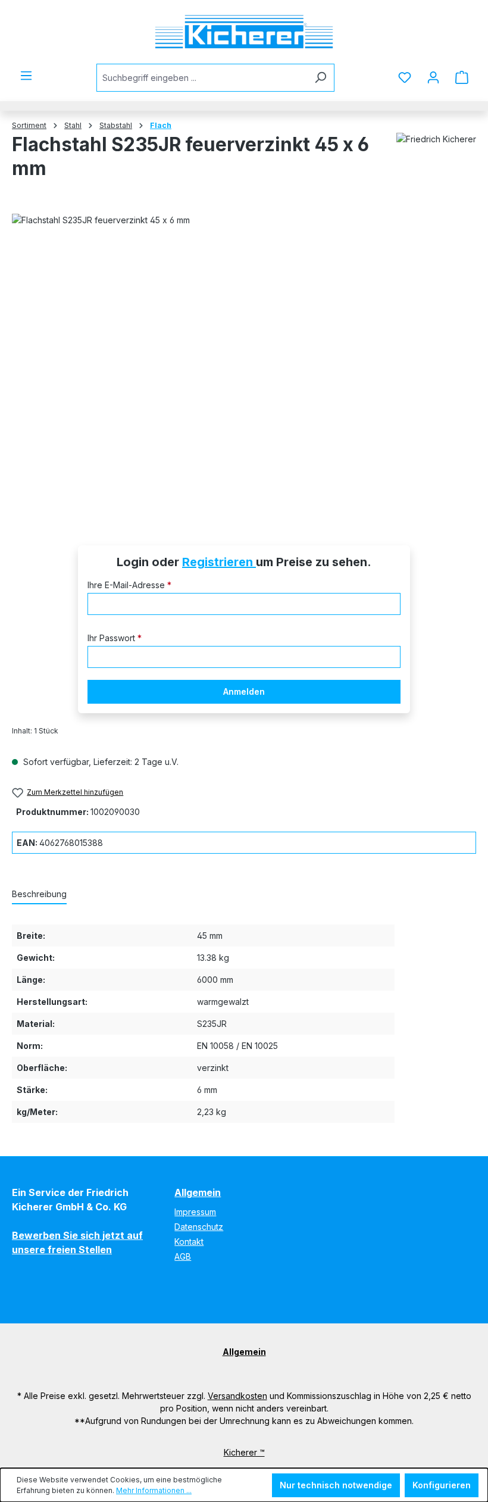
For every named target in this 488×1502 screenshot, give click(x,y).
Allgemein (197, 1192)
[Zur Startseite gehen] (244, 31)
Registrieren (219, 562)
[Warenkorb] (462, 77)
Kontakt (189, 1241)
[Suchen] (320, 78)
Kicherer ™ (244, 1452)
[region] (244, 362)
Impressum (195, 1212)
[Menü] (26, 76)
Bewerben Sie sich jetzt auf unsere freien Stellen (77, 1242)
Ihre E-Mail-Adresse (129, 585)
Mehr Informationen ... (154, 1490)
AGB (182, 1256)
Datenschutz (198, 1227)
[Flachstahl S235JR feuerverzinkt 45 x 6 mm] (244, 362)
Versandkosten (237, 1396)
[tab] (39, 894)
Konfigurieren (441, 1485)
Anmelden (244, 691)
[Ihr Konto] (433, 77)
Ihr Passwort (114, 638)
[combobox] (201, 78)
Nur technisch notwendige (336, 1485)
